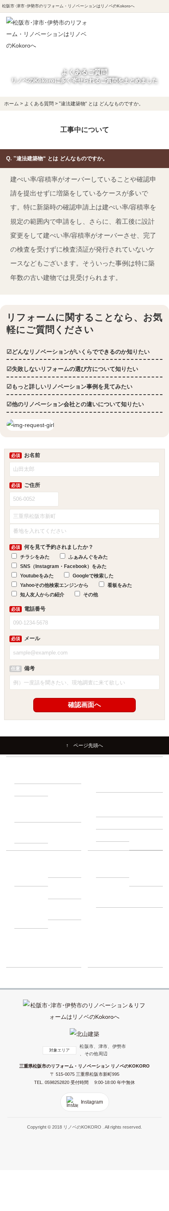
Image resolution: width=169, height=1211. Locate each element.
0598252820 (58, 1082)
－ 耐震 (25, 777)
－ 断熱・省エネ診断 (147, 839)
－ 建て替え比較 (32, 875)
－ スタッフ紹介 (147, 875)
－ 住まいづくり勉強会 (147, 781)
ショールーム (109, 961)
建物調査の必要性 (114, 798)
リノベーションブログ (118, 937)
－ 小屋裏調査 (147, 810)
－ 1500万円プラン (33, 832)
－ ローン (61, 871)
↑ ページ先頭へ (84, 745)
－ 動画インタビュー (32, 918)
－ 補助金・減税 (66, 888)
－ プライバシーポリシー (147, 896)
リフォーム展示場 (114, 949)
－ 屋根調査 (145, 822)
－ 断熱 (59, 777)
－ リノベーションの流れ (114, 781)
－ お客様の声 (66, 913)
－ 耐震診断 (112, 835)
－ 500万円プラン (31, 811)
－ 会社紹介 (112, 871)
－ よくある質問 (114, 896)
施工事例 (105, 913)
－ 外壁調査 (112, 822)
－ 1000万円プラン (66, 811)
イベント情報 (109, 925)
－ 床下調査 (112, 810)
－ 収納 (25, 789)
